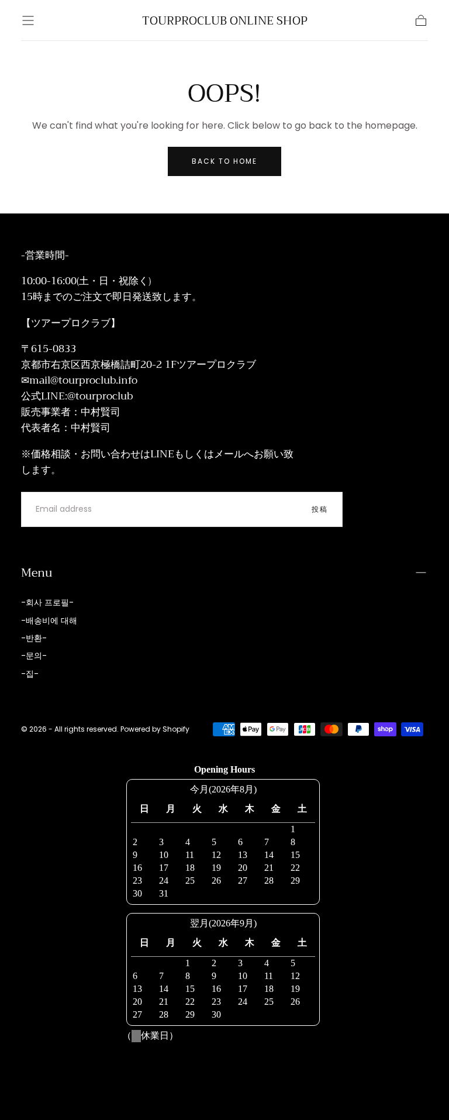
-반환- (34, 638)
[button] (28, 20)
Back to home (224, 161)
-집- (30, 674)
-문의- (34, 655)
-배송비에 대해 (49, 620)
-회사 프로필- (47, 602)
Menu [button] (36, 573)
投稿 (320, 509)
